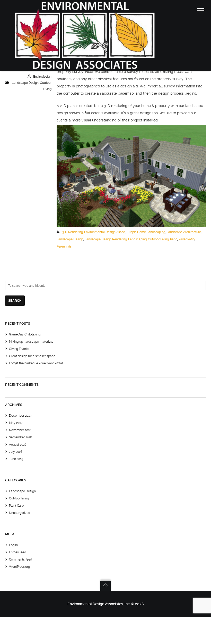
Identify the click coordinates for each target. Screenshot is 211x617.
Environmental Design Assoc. (105, 232)
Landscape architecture (183, 232)
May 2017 (16, 423)
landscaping (137, 239)
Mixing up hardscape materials (31, 341)
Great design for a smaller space (32, 356)
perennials (64, 246)
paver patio (187, 239)
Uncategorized (19, 513)
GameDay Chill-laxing (24, 334)
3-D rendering (72, 232)
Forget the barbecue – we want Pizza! (36, 363)
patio (173, 239)
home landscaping (151, 232)
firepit (131, 232)
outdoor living (158, 239)
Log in (13, 545)
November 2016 (20, 430)
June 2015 (16, 459)
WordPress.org (19, 567)
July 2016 (15, 452)
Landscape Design (25, 83)
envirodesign (42, 76)
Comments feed (20, 559)
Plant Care (16, 505)
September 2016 (20, 437)
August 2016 (17, 444)
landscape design (70, 239)
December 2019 (20, 415)
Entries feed (17, 552)
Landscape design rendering (106, 239)
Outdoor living (19, 498)
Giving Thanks (19, 349)
